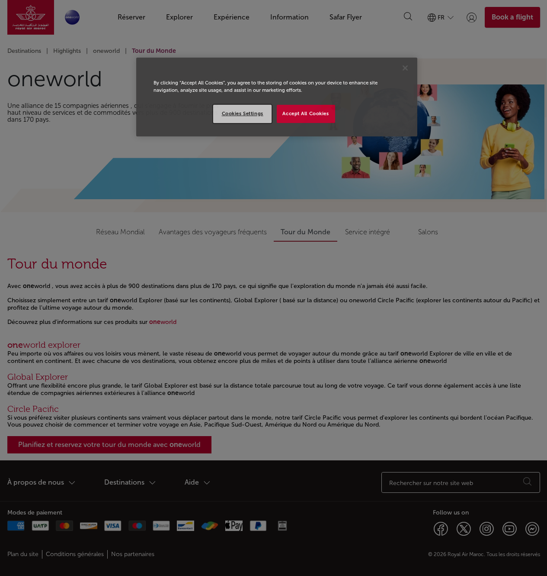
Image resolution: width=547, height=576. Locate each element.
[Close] (405, 68)
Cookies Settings (242, 113)
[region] (276, 97)
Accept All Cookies (305, 113)
